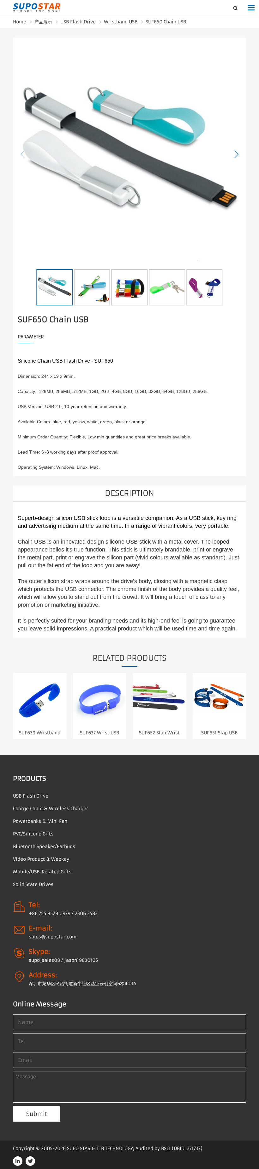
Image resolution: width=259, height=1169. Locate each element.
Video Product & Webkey (41, 859)
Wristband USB (120, 22)
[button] (236, 154)
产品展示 (43, 22)
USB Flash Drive (78, 22)
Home (19, 22)
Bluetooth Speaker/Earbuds (44, 846)
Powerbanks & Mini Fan (40, 821)
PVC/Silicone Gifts (33, 834)
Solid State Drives (33, 884)
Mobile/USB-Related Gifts (42, 872)
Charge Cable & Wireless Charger (50, 808)
